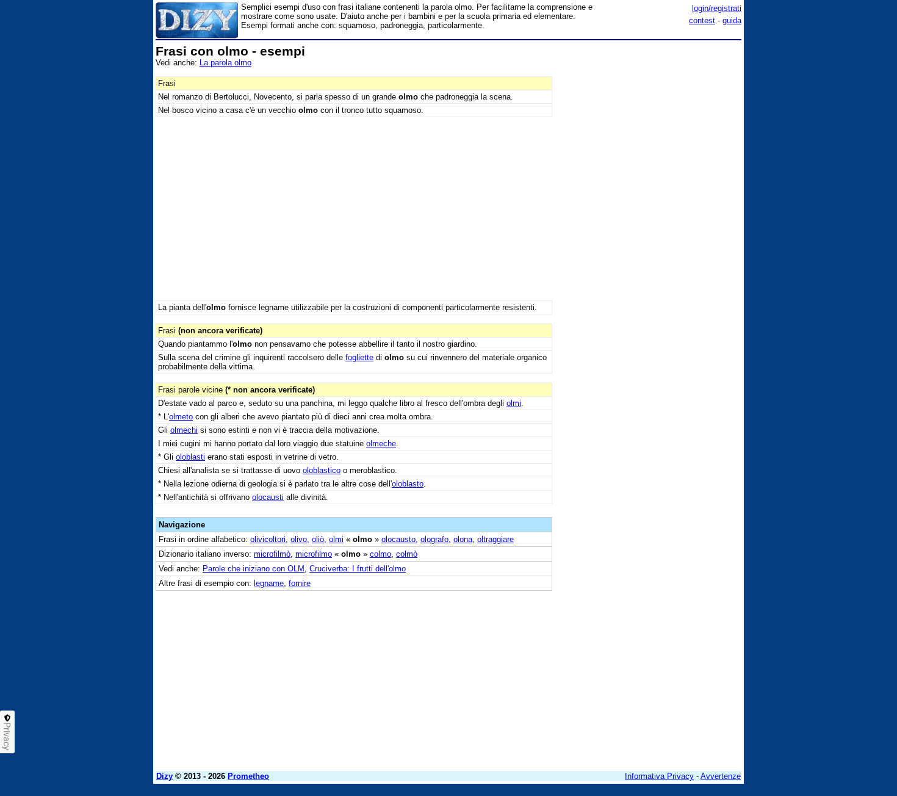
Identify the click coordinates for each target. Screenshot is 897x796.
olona (462, 539)
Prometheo (248, 776)
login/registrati (716, 8)
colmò (406, 554)
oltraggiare (495, 539)
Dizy (164, 776)
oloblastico (321, 470)
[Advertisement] (649, 228)
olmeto (181, 416)
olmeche (381, 443)
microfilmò (272, 554)
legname (269, 583)
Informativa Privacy (659, 776)
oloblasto (407, 483)
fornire (300, 583)
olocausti (268, 497)
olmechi (184, 430)
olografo (434, 539)
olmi (513, 403)
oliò (318, 539)
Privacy (7, 736)
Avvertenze (721, 776)
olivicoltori (268, 539)
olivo (298, 539)
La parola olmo (225, 62)
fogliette (359, 357)
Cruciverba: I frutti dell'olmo (357, 568)
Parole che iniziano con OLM (253, 568)
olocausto (398, 539)
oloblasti (190, 456)
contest (702, 20)
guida (731, 20)
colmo (380, 554)
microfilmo (313, 554)
